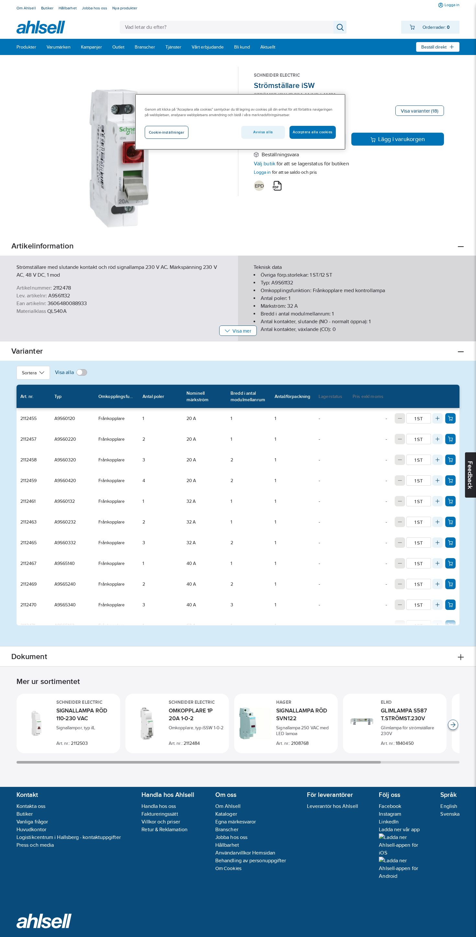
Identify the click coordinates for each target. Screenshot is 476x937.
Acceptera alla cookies (313, 132)
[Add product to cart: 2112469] (450, 584)
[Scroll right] (453, 725)
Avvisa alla (263, 132)
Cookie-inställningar (166, 132)
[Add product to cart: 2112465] (450, 542)
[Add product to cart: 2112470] (450, 605)
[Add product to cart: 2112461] (450, 501)
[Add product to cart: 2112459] (450, 480)
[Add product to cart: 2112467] (450, 563)
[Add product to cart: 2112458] (450, 460)
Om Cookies (228, 868)
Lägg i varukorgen (401, 139)
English (448, 806)
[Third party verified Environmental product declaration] (259, 186)
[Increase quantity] (437, 418)
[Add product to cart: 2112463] (450, 522)
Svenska (449, 814)
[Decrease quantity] (400, 418)
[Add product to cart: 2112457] (450, 439)
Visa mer (241, 331)
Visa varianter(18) (419, 111)
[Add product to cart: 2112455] (450, 418)
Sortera (29, 372)
